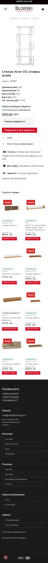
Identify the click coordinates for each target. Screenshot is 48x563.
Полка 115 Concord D (11, 274)
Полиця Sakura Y (32, 318)
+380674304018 (10, 394)
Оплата (8, 484)
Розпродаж (10, 504)
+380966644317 (10, 400)
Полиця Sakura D (33, 274)
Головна (14, 18)
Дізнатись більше (10, 329)
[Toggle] (4, 138)
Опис (10, 137)
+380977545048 (10, 397)
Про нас (8, 469)
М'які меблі (10, 454)
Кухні (7, 449)
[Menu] (5, 9)
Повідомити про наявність (19, 130)
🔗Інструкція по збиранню (16, 110)
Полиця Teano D (9, 225)
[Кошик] (43, 9)
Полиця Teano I (32, 364)
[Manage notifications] (6, 557)
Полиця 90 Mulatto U (11, 364)
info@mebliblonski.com (14, 415)
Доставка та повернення (16, 479)
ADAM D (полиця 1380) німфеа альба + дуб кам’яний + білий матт (35, 227)
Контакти (9, 474)
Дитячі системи (12, 444)
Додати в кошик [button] (9, 238)
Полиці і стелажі (29, 18)
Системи (9, 439)
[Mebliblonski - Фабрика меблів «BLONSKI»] (24, 9)
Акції (7, 500)
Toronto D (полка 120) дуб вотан (11, 319)
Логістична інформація (20, 144)
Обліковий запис (12, 520)
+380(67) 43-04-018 (24, 1)
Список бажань (11, 525)
